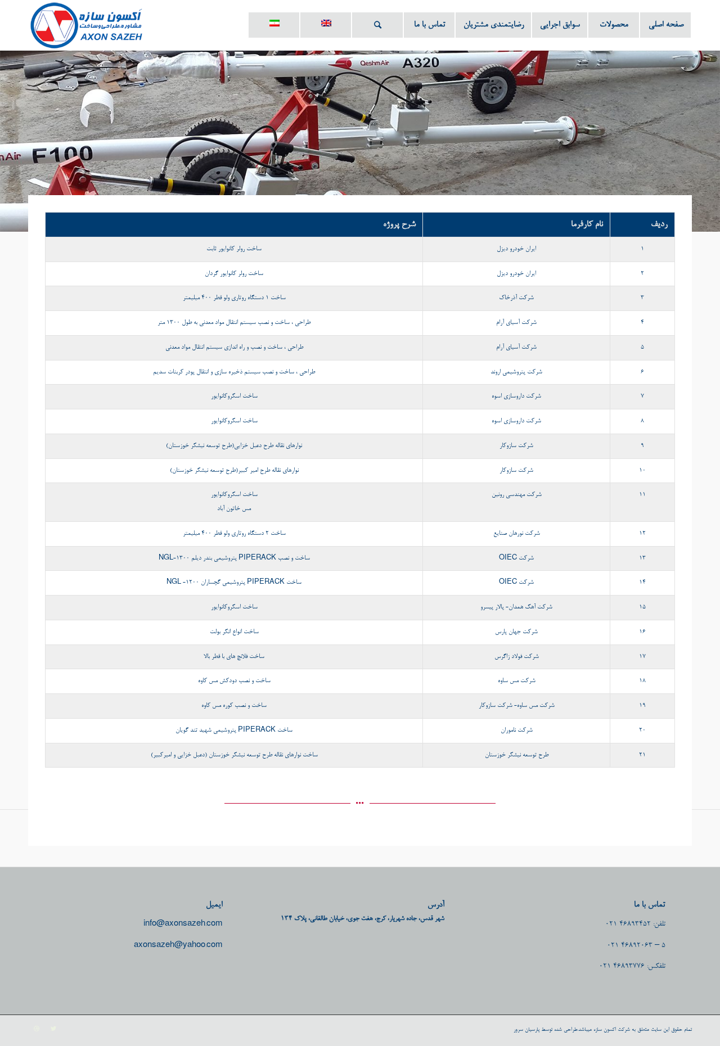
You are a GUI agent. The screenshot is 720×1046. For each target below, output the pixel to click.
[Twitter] (53, 1029)
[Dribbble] (36, 1029)
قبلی (25, 129)
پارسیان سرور (526, 1030)
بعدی (695, 129)
